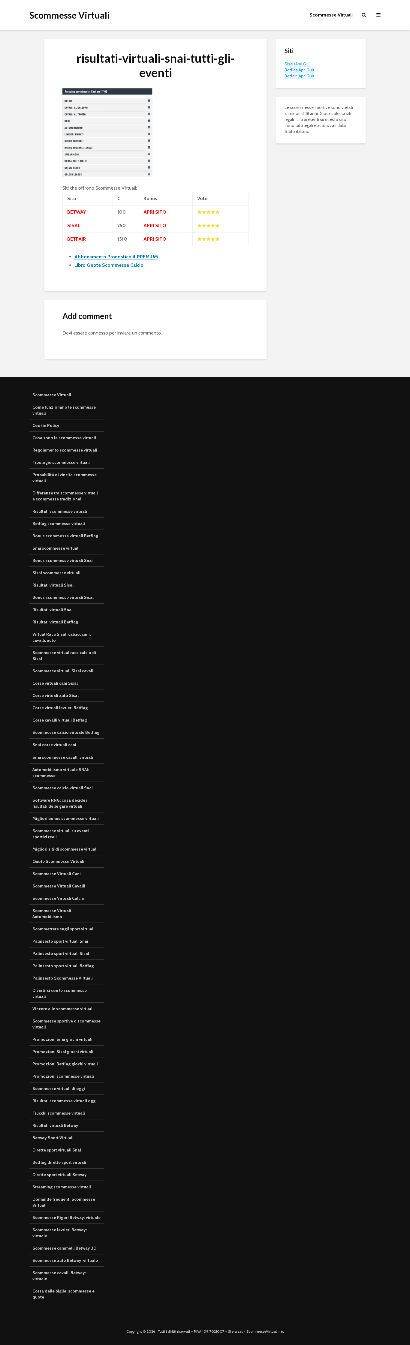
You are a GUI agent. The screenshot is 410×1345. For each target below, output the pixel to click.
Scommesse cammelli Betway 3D (64, 1248)
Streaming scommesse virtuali (61, 1187)
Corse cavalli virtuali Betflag (59, 720)
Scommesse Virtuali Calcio (58, 898)
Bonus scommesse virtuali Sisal (63, 597)
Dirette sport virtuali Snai (56, 1150)
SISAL (73, 225)
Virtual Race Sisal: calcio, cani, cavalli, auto (61, 637)
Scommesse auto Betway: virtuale (65, 1260)
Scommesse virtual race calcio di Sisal (64, 655)
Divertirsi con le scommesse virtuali (59, 993)
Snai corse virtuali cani (54, 744)
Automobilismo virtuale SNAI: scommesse (60, 772)
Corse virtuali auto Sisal (55, 695)
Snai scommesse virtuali (56, 548)
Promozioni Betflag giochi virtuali (65, 1064)
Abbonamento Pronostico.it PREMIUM (116, 257)
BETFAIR (76, 239)
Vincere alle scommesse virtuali (63, 1008)
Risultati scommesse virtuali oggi (64, 1100)
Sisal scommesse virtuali (56, 572)
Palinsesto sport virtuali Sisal (60, 953)
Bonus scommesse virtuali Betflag (65, 536)
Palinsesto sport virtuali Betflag (63, 965)
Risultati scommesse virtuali (59, 511)
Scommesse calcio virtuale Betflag (65, 732)
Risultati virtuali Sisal (53, 585)
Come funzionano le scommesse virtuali (64, 410)
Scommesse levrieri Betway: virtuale (59, 1232)
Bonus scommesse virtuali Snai (62, 560)
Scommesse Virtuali (69, 15)
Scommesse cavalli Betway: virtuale (59, 1275)
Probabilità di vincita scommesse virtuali (64, 477)
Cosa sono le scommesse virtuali (64, 437)
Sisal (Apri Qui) (298, 64)
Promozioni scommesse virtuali (63, 1076)
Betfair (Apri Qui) (299, 76)
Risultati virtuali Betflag (55, 622)
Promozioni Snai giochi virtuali (62, 1039)
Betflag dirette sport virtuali (59, 1162)
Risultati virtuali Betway (55, 1125)
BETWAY (76, 212)
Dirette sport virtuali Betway (59, 1174)
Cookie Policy (45, 425)
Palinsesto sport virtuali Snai (60, 941)
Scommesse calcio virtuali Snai (62, 788)
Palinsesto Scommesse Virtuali (62, 978)
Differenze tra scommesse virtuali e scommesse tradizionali (65, 496)
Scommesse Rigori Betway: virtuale (66, 1217)
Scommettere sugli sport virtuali (63, 929)
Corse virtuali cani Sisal (55, 683)
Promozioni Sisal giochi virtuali (62, 1051)
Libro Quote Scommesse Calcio (108, 265)
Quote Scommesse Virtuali (58, 861)
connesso (98, 333)
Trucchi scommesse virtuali (58, 1113)
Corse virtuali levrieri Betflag (60, 707)
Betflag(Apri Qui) (299, 70)
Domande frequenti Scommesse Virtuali (63, 1202)
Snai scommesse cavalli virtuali (62, 757)
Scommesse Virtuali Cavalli (58, 886)
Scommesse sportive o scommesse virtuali (66, 1024)
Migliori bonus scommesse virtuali (65, 818)
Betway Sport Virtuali (53, 1137)
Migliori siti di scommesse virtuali (65, 849)
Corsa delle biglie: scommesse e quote (63, 1294)
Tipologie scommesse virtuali (61, 462)
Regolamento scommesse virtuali (64, 450)
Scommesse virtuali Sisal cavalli (63, 671)
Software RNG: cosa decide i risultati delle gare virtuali (59, 803)
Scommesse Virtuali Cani (56, 873)
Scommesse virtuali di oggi (58, 1088)
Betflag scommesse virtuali (58, 523)
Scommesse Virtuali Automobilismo (51, 913)
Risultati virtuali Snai (52, 609)
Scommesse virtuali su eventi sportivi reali (60, 833)
